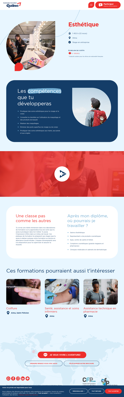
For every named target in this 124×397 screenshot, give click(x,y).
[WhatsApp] (8, 379)
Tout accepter (113, 391)
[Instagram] (18, 379)
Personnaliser (78, 391)
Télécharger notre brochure (81, 363)
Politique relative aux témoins (28, 394)
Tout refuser (96, 391)
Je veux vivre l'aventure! (65, 355)
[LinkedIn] (23, 379)
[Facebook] (13, 379)
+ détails (75, 53)
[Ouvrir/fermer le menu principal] (91, 5)
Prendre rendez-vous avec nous (43, 363)
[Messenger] (27, 379)
